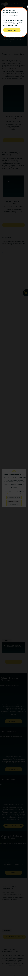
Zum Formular (12, 30)
